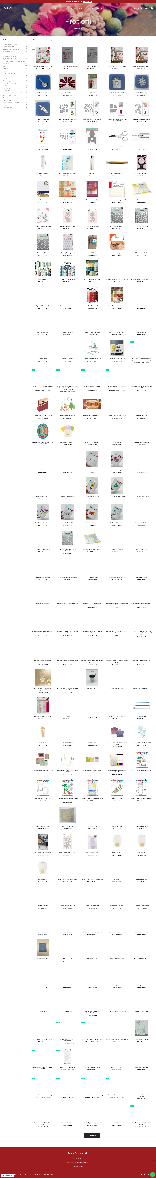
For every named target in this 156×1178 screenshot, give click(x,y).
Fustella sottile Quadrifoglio (117, 496)
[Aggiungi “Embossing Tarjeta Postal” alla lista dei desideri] (151, 968)
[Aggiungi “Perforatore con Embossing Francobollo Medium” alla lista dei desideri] (101, 994)
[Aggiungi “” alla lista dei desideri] (101, 699)
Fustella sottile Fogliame (43, 549)
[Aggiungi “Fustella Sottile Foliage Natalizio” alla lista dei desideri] (101, 102)
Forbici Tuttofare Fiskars (141, 147)
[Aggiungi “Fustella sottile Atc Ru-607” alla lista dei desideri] (52, 781)
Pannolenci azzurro (42, 958)
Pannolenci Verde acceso (141, 958)
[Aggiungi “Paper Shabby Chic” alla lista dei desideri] (101, 726)
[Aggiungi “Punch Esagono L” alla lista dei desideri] (151, 836)
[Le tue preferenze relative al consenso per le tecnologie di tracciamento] (7, 1175)
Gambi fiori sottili (67, 932)
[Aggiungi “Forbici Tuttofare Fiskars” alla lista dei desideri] (151, 130)
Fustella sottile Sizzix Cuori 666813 (141, 743)
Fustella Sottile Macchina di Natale (67, 119)
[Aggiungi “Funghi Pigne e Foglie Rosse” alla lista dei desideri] (101, 315)
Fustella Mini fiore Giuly (116, 688)
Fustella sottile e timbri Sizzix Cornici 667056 (67, 771)
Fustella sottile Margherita (141, 442)
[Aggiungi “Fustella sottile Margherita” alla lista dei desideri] (151, 425)
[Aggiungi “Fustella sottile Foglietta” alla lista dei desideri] (151, 506)
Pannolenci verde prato (117, 958)
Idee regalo (6, 90)
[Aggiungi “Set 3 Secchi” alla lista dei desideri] (101, 76)
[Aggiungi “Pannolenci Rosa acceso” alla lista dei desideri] (77, 1106)
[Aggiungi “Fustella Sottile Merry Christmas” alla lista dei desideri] (151, 183)
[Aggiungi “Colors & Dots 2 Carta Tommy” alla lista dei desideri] (77, 1078)
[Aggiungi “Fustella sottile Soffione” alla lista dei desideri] (151, 453)
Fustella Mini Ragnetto (141, 1067)
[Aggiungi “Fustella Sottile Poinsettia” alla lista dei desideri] (101, 209)
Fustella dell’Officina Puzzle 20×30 (92, 932)
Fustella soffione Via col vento (92, 470)
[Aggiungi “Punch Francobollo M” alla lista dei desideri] (52, 862)
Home (54, 8)
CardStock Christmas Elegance (92, 200)
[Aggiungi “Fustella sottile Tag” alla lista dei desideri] (151, 399)
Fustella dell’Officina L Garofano (117, 932)
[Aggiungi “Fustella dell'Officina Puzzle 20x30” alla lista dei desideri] (101, 915)
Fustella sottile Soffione (141, 470)
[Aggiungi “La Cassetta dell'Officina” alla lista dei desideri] (126, 532)
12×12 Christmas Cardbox (142, 253)
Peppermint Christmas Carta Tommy (92, 1095)
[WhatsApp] (138, 8)
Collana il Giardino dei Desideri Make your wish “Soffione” (67, 689)
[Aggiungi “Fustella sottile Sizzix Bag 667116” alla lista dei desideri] (101, 754)
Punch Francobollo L (43, 932)
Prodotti (63, 8)
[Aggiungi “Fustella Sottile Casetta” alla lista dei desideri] (101, 130)
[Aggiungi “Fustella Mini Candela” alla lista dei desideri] (52, 102)
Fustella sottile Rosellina (67, 496)
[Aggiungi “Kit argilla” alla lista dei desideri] (77, 699)
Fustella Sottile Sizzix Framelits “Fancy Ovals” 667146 (42, 442)
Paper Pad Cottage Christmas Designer (117, 279)
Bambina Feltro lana (141, 879)
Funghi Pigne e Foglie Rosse (92, 332)
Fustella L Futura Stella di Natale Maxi (67, 66)
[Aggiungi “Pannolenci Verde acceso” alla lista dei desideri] (151, 941)
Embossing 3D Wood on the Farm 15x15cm (67, 550)
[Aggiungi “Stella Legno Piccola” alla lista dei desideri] (77, 315)
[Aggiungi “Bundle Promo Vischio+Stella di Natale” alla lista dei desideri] (52, 49)
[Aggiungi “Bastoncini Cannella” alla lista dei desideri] (77, 342)
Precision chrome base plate (43, 853)
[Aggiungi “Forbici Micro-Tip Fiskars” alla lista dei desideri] (126, 130)
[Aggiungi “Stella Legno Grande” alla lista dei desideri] (52, 315)
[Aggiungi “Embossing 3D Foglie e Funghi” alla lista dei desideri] (126, 209)
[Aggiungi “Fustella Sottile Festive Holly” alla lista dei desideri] (77, 209)
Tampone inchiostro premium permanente (92, 387)
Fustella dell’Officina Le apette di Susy (67, 603)
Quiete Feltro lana (117, 826)
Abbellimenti (6, 64)
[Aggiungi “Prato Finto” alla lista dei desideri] (126, 1106)
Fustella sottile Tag (141, 415)
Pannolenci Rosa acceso (67, 1123)
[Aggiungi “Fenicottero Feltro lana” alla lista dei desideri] (101, 889)
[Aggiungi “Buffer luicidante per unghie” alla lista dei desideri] (126, 699)
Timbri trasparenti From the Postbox (43, 1039)
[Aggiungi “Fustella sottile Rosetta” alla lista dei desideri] (52, 479)
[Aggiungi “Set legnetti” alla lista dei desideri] (126, 862)
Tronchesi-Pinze (7, 107)
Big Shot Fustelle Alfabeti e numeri (13, 54)
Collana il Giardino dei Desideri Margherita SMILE (42, 689)
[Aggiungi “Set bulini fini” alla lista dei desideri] (52, 726)
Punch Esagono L (141, 853)
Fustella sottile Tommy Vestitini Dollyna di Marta (117, 604)
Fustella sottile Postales (141, 1011)
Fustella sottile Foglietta (141, 523)
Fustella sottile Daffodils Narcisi (67, 853)
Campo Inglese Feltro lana (67, 905)
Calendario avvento (92, 577)
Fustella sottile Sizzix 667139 (67, 415)
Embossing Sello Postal (117, 985)
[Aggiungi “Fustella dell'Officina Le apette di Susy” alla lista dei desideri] (77, 587)
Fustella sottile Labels (142, 1039)
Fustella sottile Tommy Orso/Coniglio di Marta (116, 632)
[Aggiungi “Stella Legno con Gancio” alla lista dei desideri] (151, 289)
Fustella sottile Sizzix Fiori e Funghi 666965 (42, 1067)
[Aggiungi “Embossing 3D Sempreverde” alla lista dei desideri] (77, 236)
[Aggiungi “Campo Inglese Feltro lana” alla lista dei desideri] (77, 889)
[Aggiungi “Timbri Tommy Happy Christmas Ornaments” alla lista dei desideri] (77, 1022)
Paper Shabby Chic (92, 743)
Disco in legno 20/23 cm (43, 985)
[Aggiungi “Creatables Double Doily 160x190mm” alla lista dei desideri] (101, 532)
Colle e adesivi (7, 76)
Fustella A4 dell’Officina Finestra (92, 1067)
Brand (4, 66)
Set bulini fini (42, 743)
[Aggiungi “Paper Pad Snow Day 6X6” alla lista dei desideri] (77, 262)
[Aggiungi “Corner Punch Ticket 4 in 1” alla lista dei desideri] (77, 425)
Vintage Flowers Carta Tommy (117, 1067)
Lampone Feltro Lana (142, 826)
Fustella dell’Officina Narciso (142, 905)
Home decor (6, 88)
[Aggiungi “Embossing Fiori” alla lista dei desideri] (52, 994)
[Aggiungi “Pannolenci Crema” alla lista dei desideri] (77, 941)
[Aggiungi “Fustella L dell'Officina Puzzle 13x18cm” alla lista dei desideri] (77, 862)
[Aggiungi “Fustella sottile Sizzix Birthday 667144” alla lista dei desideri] (126, 399)
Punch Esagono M (117, 853)
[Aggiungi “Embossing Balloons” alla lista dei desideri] (77, 994)
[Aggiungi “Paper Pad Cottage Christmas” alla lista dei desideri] (126, 289)
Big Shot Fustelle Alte (9, 51)
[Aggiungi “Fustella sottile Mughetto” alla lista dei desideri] (151, 479)
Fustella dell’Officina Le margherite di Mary (92, 604)
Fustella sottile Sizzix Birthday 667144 (117, 415)
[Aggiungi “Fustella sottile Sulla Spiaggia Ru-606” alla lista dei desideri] (101, 781)
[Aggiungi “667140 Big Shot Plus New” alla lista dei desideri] (101, 425)
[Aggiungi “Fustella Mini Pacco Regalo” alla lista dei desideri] (126, 76)
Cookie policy (38, 1174)
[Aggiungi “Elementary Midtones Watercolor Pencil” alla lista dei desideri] (126, 754)
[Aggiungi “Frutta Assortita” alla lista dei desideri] (151, 315)
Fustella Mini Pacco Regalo (117, 93)
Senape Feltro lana (43, 905)
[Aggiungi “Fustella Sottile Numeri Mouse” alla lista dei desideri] (77, 130)
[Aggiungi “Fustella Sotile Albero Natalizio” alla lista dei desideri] (151, 102)
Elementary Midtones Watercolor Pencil (117, 771)
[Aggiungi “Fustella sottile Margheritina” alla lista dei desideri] (52, 506)
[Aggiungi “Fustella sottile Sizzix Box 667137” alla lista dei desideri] (101, 399)
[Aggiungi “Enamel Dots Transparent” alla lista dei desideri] (77, 1050)
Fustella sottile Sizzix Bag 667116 (92, 770)
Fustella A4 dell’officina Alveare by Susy (92, 879)
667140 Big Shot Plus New (92, 442)
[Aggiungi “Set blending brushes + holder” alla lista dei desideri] (101, 342)
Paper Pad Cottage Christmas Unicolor (142, 279)
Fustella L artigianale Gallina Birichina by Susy (42, 1123)
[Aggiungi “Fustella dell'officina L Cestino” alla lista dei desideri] (126, 560)
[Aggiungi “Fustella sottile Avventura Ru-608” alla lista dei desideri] (151, 754)
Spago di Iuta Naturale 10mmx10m (67, 985)
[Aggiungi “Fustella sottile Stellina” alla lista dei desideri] (101, 506)
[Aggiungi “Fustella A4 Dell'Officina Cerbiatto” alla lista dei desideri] (151, 49)
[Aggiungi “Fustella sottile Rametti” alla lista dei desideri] (126, 506)
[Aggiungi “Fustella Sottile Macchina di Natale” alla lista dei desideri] (77, 102)
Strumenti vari (7, 100)
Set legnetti (117, 879)
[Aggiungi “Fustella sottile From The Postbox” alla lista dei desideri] (126, 994)
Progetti (90, 8)
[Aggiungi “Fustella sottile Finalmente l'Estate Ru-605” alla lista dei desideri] (77, 781)
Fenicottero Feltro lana (92, 905)
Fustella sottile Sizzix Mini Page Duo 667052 (117, 743)
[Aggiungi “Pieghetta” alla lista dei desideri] (101, 156)
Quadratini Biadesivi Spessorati (117, 200)
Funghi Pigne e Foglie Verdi (116, 332)
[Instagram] (131, 8)
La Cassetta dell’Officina (117, 549)
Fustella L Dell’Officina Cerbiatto (117, 66)
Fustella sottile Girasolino (68, 470)
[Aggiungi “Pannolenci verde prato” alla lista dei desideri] (126, 941)
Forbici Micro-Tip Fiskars (117, 147)
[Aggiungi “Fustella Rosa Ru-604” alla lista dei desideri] (126, 781)
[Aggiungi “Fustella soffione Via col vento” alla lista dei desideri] (101, 453)
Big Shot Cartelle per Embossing (12, 59)
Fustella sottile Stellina (92, 523)
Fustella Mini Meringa (141, 93)
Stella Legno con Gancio (142, 306)
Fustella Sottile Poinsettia (92, 226)
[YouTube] (134, 8)
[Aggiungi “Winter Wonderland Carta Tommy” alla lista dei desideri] (126, 1078)
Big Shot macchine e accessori (12, 49)
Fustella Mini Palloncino (42, 603)
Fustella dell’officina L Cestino (117, 577)
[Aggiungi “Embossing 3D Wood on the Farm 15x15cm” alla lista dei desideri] (77, 532)
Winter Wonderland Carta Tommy (117, 1095)
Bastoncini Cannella (67, 358)
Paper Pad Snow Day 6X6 (68, 279)
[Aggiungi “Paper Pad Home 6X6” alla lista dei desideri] (52, 262)
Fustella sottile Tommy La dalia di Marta (92, 632)
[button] (52, 52)
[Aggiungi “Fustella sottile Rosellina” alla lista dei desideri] (77, 479)
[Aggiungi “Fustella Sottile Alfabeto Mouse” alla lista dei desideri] (52, 130)
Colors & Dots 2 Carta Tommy (67, 1095)
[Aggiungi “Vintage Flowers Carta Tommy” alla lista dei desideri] (126, 1050)
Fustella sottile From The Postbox (117, 1011)
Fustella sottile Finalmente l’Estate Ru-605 (67, 799)
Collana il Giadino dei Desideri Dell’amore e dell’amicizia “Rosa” (142, 661)
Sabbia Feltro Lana (67, 826)
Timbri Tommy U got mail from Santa (92, 1039)
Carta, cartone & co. (9, 73)
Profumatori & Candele (9, 95)
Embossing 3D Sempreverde (67, 253)
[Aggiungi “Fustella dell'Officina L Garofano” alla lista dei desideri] (126, 915)
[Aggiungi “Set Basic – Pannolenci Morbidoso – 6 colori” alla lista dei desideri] (77, 614)
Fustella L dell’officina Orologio (141, 688)
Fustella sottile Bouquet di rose (43, 470)
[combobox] (131, 40)
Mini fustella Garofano (141, 932)
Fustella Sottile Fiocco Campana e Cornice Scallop (117, 119)
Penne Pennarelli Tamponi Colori (12, 93)
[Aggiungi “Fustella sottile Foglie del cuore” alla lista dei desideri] (77, 506)
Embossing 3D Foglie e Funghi (117, 226)
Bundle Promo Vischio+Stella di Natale (42, 66)
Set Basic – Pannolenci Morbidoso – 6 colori (67, 632)
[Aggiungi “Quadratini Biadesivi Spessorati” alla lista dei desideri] (126, 183)
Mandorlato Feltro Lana (42, 826)
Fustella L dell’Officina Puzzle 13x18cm (67, 879)
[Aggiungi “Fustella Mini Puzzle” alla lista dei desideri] (151, 560)
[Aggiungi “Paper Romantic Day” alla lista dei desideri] (77, 726)
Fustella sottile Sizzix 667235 (117, 358)
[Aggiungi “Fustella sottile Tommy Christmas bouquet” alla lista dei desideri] (151, 1106)
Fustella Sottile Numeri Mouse (67, 147)
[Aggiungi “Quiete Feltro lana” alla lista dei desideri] (126, 809)
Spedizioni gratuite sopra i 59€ (77, 1)
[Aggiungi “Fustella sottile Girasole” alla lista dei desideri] (101, 479)
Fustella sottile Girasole (92, 496)
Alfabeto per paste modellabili (42, 716)
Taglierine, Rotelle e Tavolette (11, 103)
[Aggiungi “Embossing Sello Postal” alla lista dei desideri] (126, 968)
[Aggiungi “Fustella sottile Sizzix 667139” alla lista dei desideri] (77, 399)
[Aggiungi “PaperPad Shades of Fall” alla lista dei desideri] (77, 183)
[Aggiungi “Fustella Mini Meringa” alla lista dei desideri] (151, 76)
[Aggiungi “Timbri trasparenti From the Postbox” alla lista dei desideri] (52, 1022)
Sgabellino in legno (92, 985)
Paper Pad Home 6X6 (43, 279)
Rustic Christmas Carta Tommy (43, 1095)
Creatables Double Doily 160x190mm (92, 549)
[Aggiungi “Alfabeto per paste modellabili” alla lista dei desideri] (52, 699)
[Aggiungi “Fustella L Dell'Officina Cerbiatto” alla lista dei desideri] (126, 49)
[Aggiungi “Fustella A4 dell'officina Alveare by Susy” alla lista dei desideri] (101, 862)
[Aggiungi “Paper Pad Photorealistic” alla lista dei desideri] (52, 289)
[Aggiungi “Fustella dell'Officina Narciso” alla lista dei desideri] (151, 889)
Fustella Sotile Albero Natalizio (141, 119)
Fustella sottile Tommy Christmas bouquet (141, 1123)
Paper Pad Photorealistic (43, 306)
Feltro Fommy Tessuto (9, 83)
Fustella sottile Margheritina (43, 523)
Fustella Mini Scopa (42, 93)
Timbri (5, 105)
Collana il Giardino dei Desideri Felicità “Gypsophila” (117, 661)
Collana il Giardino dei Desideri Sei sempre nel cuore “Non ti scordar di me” (142, 633)
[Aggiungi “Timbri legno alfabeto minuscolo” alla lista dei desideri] (77, 560)
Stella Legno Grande (43, 332)
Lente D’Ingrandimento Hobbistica (141, 173)
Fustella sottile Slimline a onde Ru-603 (141, 798)
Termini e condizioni (49, 1174)
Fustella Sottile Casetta (92, 147)
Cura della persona (8, 81)
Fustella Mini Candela (43, 119)
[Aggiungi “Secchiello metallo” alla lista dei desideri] (101, 671)
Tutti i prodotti (36, 40)
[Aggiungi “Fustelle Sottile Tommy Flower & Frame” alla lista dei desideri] (126, 1022)
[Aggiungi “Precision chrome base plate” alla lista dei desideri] (52, 836)
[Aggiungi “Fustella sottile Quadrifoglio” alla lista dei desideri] (126, 479)
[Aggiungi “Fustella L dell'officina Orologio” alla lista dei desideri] (151, 671)
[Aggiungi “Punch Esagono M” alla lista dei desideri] (126, 836)
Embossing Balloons (67, 1011)
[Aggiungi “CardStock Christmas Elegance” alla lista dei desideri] (101, 183)
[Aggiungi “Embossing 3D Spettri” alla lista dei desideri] (151, 209)
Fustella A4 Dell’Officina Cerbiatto (141, 66)
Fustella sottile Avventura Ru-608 (141, 770)
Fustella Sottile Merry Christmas (142, 200)
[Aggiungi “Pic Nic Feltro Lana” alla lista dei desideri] (101, 809)
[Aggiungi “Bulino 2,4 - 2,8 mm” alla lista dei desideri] (126, 156)
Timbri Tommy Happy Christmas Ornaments (67, 1039)
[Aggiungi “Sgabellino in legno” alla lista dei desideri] (101, 968)
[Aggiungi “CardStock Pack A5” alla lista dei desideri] (52, 183)
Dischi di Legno (117, 253)
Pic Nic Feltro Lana (92, 826)
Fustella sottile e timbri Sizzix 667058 (42, 770)
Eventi (81, 8)
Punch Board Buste (43, 173)
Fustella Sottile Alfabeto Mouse (43, 147)
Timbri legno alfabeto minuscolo (67, 577)
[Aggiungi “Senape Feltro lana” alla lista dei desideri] (52, 889)
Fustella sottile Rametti (116, 523)
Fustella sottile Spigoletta (117, 470)
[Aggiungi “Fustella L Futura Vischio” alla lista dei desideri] (101, 49)
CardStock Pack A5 (43, 200)
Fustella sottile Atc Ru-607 (42, 798)
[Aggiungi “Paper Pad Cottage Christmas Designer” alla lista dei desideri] (126, 262)
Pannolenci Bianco (92, 958)
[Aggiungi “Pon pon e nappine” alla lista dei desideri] (151, 532)
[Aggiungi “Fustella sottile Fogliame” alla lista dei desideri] (52, 532)
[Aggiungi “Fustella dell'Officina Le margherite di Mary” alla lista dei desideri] (101, 587)
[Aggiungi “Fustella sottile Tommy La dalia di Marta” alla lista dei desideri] (101, 614)
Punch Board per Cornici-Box (67, 173)
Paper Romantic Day (67, 743)
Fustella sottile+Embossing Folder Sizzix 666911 (142, 387)
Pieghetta (92, 173)
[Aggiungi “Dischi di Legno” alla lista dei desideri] (126, 236)
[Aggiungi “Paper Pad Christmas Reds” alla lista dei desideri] (101, 289)
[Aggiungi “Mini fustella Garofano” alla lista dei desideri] (151, 915)
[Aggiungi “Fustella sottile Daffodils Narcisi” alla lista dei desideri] (77, 836)
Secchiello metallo (92, 688)
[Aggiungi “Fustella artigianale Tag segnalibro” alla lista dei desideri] (101, 1106)
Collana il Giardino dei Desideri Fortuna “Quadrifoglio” (92, 661)
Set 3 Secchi (92, 93)
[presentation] (107, 55)
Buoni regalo (50, 40)
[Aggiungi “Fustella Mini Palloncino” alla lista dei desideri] (52, 587)
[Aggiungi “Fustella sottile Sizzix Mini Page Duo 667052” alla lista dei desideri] (126, 726)
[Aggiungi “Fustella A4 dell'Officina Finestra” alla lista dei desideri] (101, 1050)
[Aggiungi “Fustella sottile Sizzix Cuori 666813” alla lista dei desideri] (151, 726)
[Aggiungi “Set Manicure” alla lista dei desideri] (77, 76)
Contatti (100, 8)
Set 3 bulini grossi (141, 716)
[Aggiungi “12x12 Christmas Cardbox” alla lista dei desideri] (151, 236)
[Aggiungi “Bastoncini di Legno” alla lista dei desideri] (101, 236)
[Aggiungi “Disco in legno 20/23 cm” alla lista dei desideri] (52, 968)
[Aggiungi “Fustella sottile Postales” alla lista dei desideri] (151, 994)
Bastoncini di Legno (92, 253)
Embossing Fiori (43, 1011)
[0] (150, 8)
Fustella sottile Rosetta (42, 496)
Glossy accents (117, 442)
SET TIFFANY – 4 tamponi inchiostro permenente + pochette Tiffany (142, 359)
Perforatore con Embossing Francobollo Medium (92, 1012)
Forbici (5, 85)
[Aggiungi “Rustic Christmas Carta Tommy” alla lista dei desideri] (52, 1078)
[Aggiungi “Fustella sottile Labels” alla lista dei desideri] (151, 1022)
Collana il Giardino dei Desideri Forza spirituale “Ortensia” (67, 661)
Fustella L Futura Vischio (92, 66)
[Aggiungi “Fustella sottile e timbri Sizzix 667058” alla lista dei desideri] (52, 754)
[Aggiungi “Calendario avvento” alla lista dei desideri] (101, 560)
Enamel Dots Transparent (67, 1067)
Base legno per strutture (43, 577)
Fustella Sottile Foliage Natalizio (92, 119)
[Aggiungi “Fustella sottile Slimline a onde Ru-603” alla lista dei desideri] (151, 781)
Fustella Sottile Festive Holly (67, 226)
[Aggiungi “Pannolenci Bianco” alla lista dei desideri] (101, 941)
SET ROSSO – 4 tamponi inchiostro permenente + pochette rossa (43, 387)
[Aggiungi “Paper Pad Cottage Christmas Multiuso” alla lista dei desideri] (77, 289)
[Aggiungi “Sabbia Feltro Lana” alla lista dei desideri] (77, 809)
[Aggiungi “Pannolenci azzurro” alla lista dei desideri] (52, 941)
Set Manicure (67, 93)
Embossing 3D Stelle (43, 253)
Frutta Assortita (141, 332)
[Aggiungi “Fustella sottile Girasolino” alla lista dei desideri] (77, 453)
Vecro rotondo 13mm (92, 853)
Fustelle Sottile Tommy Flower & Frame (117, 1039)
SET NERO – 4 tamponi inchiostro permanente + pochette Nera (117, 387)
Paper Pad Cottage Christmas (116, 306)
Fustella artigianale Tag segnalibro (92, 1123)
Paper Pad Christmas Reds (92, 306)
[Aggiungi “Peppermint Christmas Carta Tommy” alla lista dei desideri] (101, 1078)
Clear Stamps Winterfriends (43, 226)
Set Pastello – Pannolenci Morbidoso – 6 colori (43, 632)
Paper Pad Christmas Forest (92, 279)
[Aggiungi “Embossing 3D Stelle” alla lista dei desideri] (52, 236)
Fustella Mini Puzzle (141, 577)
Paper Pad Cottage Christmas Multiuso (68, 306)
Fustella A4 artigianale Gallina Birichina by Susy (142, 1095)
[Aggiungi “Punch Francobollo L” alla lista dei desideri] (52, 915)
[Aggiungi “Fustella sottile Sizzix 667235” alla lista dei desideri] (126, 342)
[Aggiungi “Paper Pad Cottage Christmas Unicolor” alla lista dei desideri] (151, 262)
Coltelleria (6, 78)
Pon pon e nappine (141, 549)
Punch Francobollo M (43, 879)
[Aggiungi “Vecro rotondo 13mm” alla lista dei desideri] (101, 836)
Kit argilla (67, 716)
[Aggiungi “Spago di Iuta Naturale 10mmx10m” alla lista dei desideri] (77, 968)
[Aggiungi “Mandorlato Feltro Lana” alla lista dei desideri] (52, 809)
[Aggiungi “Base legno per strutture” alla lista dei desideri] (52, 560)
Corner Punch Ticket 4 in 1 (67, 442)
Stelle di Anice (43, 358)
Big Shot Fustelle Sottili (9, 56)
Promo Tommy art (8, 47)
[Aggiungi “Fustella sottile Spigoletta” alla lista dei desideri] (126, 453)
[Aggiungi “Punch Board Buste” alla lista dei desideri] (52, 156)
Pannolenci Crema (67, 958)
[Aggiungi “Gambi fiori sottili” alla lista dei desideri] (77, 915)
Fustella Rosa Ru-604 (117, 798)
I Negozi (73, 8)
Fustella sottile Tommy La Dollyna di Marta (141, 604)
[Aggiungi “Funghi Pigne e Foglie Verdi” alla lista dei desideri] (126, 315)
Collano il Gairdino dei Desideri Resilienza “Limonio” (42, 661)
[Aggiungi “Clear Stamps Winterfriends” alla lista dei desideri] (52, 209)
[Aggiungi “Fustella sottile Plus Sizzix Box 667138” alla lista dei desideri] (52, 399)
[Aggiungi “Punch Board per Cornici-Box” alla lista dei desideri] (77, 156)
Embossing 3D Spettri (142, 226)
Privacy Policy (28, 1174)
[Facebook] (128, 8)
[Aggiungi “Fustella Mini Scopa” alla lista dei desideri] (52, 76)
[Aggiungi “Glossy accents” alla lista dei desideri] (126, 425)
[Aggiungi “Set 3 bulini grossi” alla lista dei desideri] (151, 699)
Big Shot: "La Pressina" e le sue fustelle (14, 61)
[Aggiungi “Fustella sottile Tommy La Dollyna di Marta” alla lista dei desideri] (151, 587)
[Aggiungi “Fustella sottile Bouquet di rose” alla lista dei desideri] (52, 453)
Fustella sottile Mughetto (142, 496)
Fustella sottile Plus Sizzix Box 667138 (43, 415)
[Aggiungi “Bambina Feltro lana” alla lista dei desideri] (151, 862)
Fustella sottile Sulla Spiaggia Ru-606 (92, 798)
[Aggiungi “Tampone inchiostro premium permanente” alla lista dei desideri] (101, 369)
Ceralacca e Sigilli (8, 71)
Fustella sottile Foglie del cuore (67, 523)
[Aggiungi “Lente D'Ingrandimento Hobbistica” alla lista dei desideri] (151, 156)
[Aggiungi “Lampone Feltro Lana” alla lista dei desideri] (151, 809)
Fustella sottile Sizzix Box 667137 (92, 415)
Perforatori (6, 98)
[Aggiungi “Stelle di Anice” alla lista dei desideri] (52, 342)
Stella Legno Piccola (67, 332)
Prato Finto (117, 1123)
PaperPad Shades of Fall (67, 200)
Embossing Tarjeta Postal (142, 985)
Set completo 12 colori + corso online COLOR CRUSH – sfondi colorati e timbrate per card (67, 388)
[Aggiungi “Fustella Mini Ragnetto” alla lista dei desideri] (151, 1050)
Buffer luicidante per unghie (117, 716)
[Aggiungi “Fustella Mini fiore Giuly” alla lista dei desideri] (126, 671)
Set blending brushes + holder (92, 358)
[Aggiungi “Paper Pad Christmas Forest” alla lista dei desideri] (101, 262)
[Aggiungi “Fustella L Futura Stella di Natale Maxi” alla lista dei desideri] (77, 49)
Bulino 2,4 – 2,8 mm (117, 173)
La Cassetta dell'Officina (10, 44)
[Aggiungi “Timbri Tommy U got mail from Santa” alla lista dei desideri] (101, 1022)
